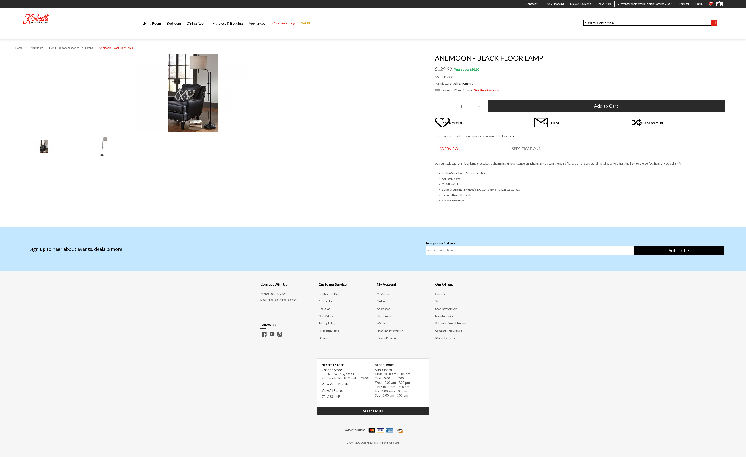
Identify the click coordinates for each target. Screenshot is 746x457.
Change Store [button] (332, 370)
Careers (440, 294)
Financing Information (390, 330)
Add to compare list (650, 122)
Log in (699, 3)
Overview (448, 149)
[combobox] (647, 23)
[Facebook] (264, 334)
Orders (381, 301)
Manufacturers (444, 316)
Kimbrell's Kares (445, 338)
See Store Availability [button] (487, 90)
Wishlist (382, 323)
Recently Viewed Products (451, 323)
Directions (373, 411)
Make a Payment (580, 3)
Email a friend (550, 122)
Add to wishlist (452, 122)
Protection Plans (329, 330)
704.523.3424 (278, 293)
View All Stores (332, 390)
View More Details (335, 384)
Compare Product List (448, 330)
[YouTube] (272, 334)
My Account (384, 294)
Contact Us (533, 3)
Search (714, 23)
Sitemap (324, 338)
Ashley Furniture (463, 83)
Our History (326, 316)
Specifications (526, 149)
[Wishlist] (711, 4)
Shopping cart (385, 316)
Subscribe (679, 250)
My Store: (647, 3)
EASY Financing (555, 3)
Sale (437, 301)
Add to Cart (606, 106)
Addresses (383, 308)
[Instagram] (280, 334)
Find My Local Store (330, 294)
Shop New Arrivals (446, 308)
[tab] (449, 149)
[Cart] (721, 3)
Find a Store (604, 3)
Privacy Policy (327, 323)
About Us (324, 308)
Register (684, 3)
